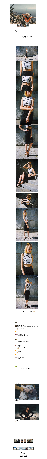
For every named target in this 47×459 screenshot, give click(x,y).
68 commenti (16, 421)
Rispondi (18, 329)
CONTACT (16, 3)
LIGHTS (16, 420)
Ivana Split (18, 325)
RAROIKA (13, 2)
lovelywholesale (28, 311)
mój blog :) (18, 336)
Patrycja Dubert (19, 349)
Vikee (18, 357)
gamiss (34, 311)
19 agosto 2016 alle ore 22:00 (22, 357)
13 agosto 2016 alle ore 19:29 (24, 345)
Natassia (18, 366)
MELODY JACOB (19, 345)
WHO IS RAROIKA (12, 3)
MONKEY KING (18, 400)
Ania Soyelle (18, 362)
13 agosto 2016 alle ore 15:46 (22, 325)
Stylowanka (18, 334)
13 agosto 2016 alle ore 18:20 (23, 334)
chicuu (21, 311)
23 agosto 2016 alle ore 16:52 (23, 362)
